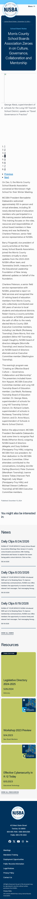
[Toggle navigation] (34, 6)
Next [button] (6, 177)
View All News (7, 633)
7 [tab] (5, 165)
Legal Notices (8, 868)
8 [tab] (5, 169)
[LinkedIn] (27, 841)
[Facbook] (9, 841)
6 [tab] (5, 162)
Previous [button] (8, 174)
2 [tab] (4, 149)
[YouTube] (18, 841)
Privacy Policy (8, 873)
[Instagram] (23, 841)
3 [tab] (5, 152)
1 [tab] (4, 146)
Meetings (6, 850)
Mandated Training (10, 855)
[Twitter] (14, 841)
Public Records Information (13, 864)
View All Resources (10, 792)
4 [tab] (5, 156)
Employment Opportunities (13, 859)
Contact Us (7, 877)
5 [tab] (5, 159)
